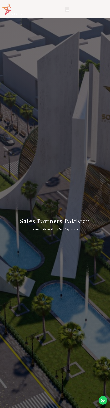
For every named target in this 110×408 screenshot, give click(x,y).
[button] (67, 9)
